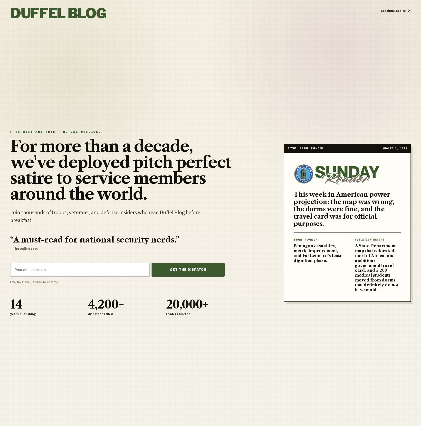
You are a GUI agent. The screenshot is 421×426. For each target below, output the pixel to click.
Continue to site (396, 10)
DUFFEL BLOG (58, 13)
